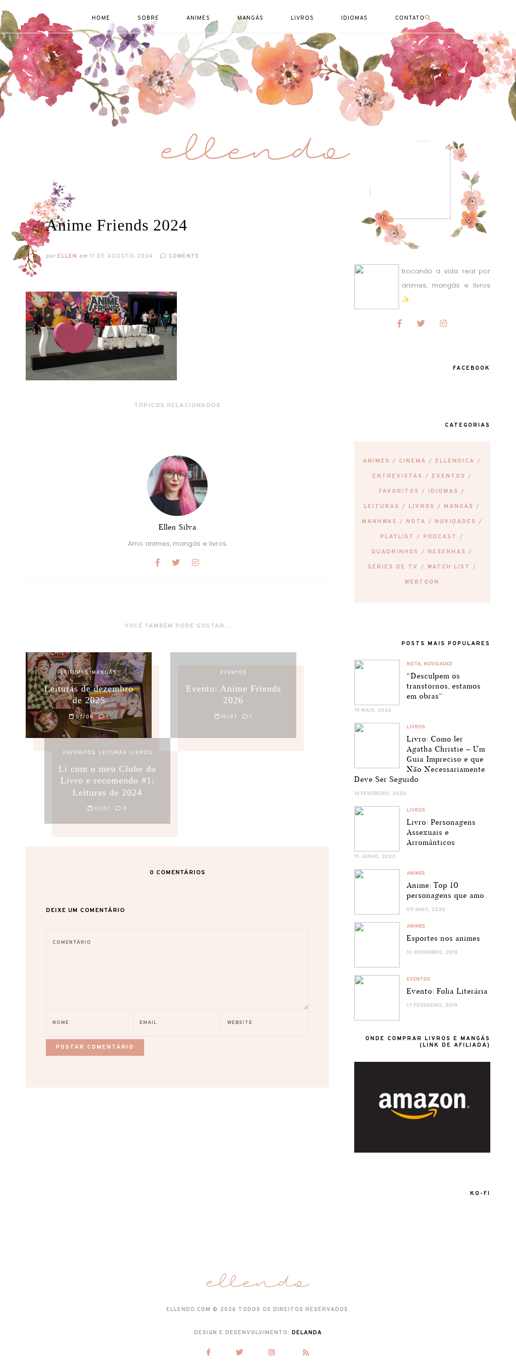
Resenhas (447, 551)
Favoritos (399, 491)
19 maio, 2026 (373, 710)
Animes (376, 461)
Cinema (412, 461)
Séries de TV (393, 567)
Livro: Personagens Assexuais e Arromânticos (441, 832)
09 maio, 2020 (426, 909)
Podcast (440, 536)
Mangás (459, 506)
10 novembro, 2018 (432, 952)
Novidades (455, 521)
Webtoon (422, 582)
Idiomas (443, 491)
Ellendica (455, 461)
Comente (183, 256)
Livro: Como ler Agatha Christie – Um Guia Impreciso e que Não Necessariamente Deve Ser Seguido (419, 759)
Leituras (382, 506)
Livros (422, 506)
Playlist (397, 536)
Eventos (449, 476)
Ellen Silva (178, 527)
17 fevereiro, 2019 (432, 1005)
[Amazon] (422, 1150)
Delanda (307, 1332)
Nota (416, 521)
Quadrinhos (395, 551)
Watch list (448, 567)
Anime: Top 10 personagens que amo (445, 890)
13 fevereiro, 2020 (380, 793)
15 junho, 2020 (375, 857)
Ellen (67, 256)
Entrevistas (397, 476)
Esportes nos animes (443, 938)
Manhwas (379, 521)
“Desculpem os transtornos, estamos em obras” (444, 686)
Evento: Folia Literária (447, 991)
